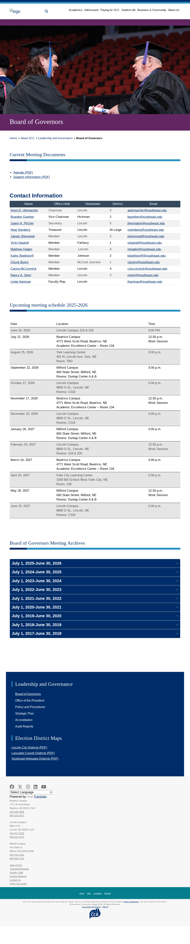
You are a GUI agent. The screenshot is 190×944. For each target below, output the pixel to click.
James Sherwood (23, 236)
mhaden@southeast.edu (144, 249)
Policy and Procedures (30, 707)
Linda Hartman (21, 281)
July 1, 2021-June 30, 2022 (36, 598)
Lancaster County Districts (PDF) (33, 753)
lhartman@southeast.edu (144, 281)
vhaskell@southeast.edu (144, 243)
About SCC (28, 138)
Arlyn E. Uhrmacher (24, 210)
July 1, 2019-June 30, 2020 (36, 616)
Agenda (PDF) (23, 172)
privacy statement (131, 902)
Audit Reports (24, 726)
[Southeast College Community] (26, 11)
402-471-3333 (17, 833)
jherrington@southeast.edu (146, 223)
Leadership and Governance (55, 138)
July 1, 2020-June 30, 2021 (36, 607)
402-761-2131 (17, 855)
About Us (173, 9)
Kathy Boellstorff (22, 255)
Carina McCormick (24, 268)
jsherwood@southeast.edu (145, 236)
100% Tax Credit (18, 883)
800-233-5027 (17, 815)
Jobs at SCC (16, 865)
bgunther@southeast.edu (144, 217)
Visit (89, 893)
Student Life (128, 9)
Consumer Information (91, 907)
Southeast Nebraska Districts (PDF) (35, 758)
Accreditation (23, 720)
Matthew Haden (21, 249)
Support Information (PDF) (31, 177)
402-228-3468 (17, 812)
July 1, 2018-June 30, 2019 (36, 624)
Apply (81, 893)
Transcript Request (19, 869)
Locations (97, 893)
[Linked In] (35, 786)
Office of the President (29, 700)
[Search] (46, 11)
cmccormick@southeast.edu (147, 268)
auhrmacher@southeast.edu (147, 210)
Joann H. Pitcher (22, 223)
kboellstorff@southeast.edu (146, 255)
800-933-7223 (17, 858)
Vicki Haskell (20, 243)
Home (13, 138)
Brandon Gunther (22, 217)
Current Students (18, 876)
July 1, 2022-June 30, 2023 (36, 589)
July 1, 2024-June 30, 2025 (36, 572)
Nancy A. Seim (21, 275)
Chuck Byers (20, 262)
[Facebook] (12, 786)
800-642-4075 (17, 837)
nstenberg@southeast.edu (145, 230)
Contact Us (15, 880)
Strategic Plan (24, 713)
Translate (40, 796)
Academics (76, 9)
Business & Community (151, 9)
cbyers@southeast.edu (143, 262)
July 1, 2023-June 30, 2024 (36, 581)
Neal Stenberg (20, 230)
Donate (107, 893)
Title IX (105, 907)
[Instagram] (28, 786)
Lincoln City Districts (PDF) (29, 747)
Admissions (91, 9)
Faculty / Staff (16, 872)
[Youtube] (43, 786)
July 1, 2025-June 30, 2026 (36, 563)
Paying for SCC (110, 9)
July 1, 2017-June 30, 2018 (36, 633)
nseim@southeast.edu (142, 275)
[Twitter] (20, 786)
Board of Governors (28, 694)
